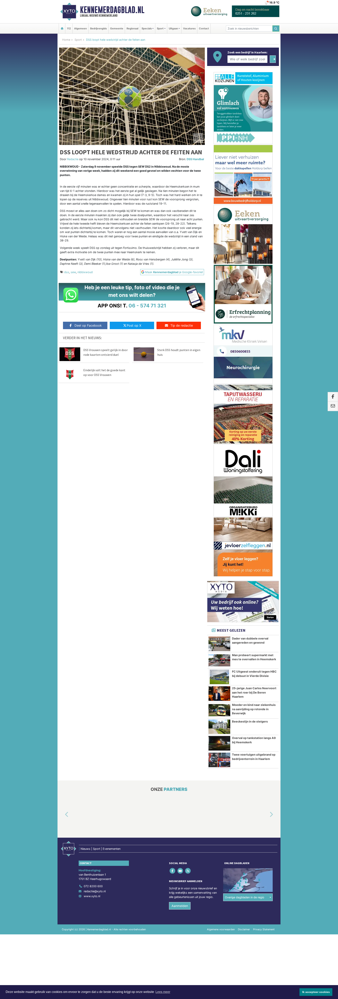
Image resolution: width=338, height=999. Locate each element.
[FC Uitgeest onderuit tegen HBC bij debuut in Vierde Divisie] (219, 676)
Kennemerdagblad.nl (112, 9)
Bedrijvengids (98, 28)
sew (73, 272)
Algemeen (80, 28)
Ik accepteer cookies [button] (316, 992)
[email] (333, 406)
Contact (204, 28)
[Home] (62, 28)
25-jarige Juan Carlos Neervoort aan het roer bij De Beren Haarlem (254, 692)
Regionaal (132, 28)
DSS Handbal (195, 159)
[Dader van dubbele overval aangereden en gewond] (219, 643)
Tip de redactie (181, 325)
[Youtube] (180, 871)
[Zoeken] (276, 28)
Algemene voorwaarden (221, 929)
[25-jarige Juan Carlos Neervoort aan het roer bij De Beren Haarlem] (219, 693)
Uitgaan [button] (173, 28)
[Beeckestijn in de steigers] (219, 726)
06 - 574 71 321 (147, 306)
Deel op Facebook (88, 325)
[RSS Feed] (188, 871)
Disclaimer (244, 929)
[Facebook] (173, 871)
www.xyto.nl (92, 896)
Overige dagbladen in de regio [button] (244, 897)
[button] (62, 814)
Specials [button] (147, 28)
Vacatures (189, 28)
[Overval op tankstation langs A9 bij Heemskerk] (219, 743)
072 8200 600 (93, 886)
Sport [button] (160, 28)
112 (69, 28)
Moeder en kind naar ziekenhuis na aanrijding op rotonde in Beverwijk (254, 709)
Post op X (134, 325)
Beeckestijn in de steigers (250, 721)
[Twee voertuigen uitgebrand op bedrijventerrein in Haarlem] (219, 759)
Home (66, 39)
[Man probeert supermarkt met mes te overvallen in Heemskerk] (219, 660)
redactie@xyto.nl (95, 891)
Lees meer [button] (163, 992)
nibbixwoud (85, 272)
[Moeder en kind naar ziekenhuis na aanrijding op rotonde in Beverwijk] (219, 710)
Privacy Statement (264, 929)
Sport (78, 39)
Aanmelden (180, 906)
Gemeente (116, 28)
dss (66, 272)
